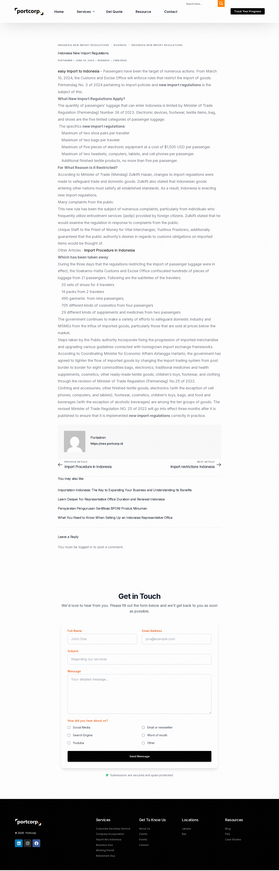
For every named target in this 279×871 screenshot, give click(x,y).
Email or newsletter (160, 727)
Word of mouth (157, 735)
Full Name (75, 631)
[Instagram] (27, 843)
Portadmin (65, 60)
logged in (85, 547)
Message (74, 671)
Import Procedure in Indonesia (109, 250)
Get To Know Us (152, 820)
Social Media (81, 727)
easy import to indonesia (78, 71)
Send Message (139, 756)
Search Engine (83, 735)
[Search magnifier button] (221, 3)
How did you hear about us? (88, 720)
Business (104, 60)
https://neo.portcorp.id (106, 443)
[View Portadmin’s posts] (74, 441)
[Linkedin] (19, 843)
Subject (73, 651)
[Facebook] (36, 843)
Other (151, 743)
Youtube (78, 743)
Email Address (152, 631)
